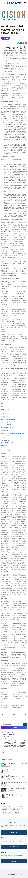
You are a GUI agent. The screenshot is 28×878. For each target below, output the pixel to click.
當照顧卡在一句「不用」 (11, 770)
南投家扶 (11, 812)
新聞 (19, 38)
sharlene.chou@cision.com (13, 738)
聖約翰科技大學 (5, 809)
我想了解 (14, 861)
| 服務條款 (11, 874)
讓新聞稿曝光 (14, 847)
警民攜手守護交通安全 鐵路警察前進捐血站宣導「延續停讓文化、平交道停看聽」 (16, 795)
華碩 (18, 809)
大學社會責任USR (20, 806)
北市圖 (3, 806)
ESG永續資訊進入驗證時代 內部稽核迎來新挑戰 (16, 783)
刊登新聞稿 (14, 832)
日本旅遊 (4, 812)
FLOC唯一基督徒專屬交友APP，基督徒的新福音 (16, 764)
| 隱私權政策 (16, 874)
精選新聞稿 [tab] (4, 759)
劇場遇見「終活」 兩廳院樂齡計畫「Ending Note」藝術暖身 (16, 789)
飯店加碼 (17, 812)
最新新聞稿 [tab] (10, 759)
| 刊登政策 (7, 874)
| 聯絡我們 (21, 874)
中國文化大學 (11, 806)
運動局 (13, 809)
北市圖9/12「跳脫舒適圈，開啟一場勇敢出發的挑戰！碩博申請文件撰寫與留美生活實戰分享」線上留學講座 (16, 777)
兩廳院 (23, 809)
